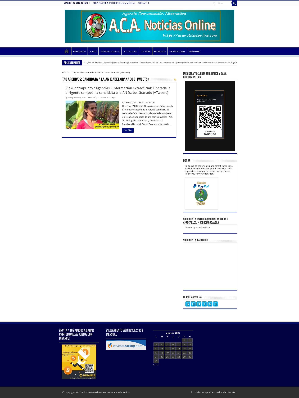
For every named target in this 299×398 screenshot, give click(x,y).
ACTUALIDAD (130, 51)
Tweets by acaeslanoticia (197, 227)
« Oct (155, 364)
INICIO (66, 51)
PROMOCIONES (177, 51)
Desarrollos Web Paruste (223, 392)
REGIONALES (79, 51)
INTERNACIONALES (110, 51)
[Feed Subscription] (175, 79)
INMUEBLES (195, 51)
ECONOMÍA (160, 51)
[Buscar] (234, 3)
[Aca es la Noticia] (149, 25)
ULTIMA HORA (104, 98)
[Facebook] (214, 3)
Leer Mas (128, 130)
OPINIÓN (145, 51)
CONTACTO (143, 3)
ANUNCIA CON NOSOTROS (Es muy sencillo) (113, 3)
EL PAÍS (93, 51)
